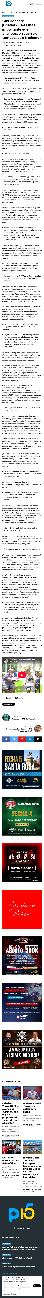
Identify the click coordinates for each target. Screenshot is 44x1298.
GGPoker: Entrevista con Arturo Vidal (10, 1160)
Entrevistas (13, 12)
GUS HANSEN (8, 704)
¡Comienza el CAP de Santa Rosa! (17, 1258)
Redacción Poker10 (14, 42)
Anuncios (6, 1254)
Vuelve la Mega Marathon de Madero (18, 1266)
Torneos (6, 1244)
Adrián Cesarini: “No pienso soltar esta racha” (32, 1107)
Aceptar (37, 1286)
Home (4, 12)
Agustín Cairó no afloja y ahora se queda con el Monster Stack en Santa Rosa (20, 1248)
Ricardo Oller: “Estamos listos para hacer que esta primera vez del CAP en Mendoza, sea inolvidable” (32, 1167)
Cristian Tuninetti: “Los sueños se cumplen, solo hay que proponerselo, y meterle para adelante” (10, 1113)
